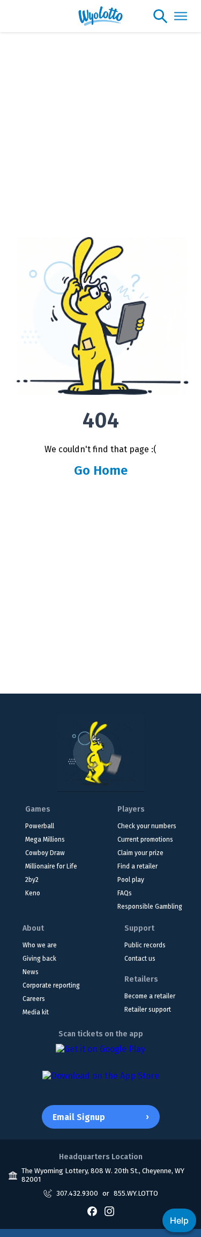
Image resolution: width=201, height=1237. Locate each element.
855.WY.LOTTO (136, 1193)
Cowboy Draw (45, 853)
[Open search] (160, 16)
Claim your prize (140, 853)
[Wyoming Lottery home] (100, 16)
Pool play (130, 879)
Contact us (139, 958)
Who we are (40, 945)
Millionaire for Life (51, 866)
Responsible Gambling (149, 906)
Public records (145, 945)
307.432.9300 (77, 1193)
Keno (32, 893)
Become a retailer (149, 996)
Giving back (39, 958)
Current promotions (145, 839)
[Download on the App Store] (100, 1081)
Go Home (101, 470)
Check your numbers (146, 826)
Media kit (36, 1012)
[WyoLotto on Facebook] (92, 1211)
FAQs (124, 893)
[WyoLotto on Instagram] (109, 1211)
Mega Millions (45, 839)
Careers (34, 999)
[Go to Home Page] (101, 753)
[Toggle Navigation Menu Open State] (180, 16)
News (31, 972)
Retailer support (147, 1009)
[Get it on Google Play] (100, 1054)
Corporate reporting (51, 985)
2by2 (32, 879)
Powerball (39, 826)
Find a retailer (137, 866)
